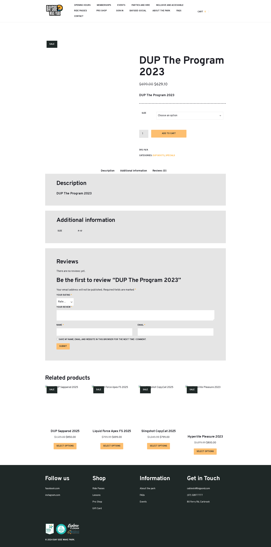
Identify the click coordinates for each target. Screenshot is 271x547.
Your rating (64, 295)
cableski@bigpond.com (198, 488)
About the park (161, 10)
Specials (170, 155)
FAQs (178, 10)
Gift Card (97, 508)
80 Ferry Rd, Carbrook (198, 501)
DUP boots (159, 155)
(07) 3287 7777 (195, 495)
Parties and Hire (141, 5)
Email (141, 325)
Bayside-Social (138, 10)
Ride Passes (80, 10)
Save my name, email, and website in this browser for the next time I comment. (102, 339)
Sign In (119, 10)
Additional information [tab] (133, 170)
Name (60, 325)
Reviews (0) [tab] (160, 170)
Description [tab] (107, 170)
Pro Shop (101, 10)
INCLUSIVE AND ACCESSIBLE (169, 5)
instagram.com (52, 495)
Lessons (96, 495)
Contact (78, 16)
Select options (65, 446)
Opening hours (82, 5)
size (144, 113)
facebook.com (52, 488)
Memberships (104, 5)
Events (121, 5)
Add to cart (169, 133)
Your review (64, 307)
